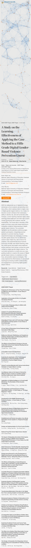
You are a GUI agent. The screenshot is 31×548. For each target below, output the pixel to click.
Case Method (13, 276)
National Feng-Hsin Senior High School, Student (14, 431)
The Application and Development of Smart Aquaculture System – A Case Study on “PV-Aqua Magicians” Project (14, 390)
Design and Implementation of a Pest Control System (15, 426)
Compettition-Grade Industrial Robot (10, 351)
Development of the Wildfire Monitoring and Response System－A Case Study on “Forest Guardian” (13, 400)
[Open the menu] (28, 2)
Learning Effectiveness (20, 281)
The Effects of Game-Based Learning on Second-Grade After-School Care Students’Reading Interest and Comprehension (14, 345)
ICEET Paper (15, 122)
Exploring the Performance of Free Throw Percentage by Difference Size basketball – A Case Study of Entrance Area (15, 291)
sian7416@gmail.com (12, 183)
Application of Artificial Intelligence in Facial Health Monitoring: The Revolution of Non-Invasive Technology (14, 382)
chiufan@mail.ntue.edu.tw (13, 194)
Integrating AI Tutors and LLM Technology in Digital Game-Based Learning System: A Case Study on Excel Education (14, 321)
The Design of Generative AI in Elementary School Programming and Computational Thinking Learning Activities (15, 542)
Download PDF (6, 198)
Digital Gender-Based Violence (9, 279)
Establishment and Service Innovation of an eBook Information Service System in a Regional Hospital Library (14, 420)
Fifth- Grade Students (7, 281)
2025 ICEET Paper (6, 122)
